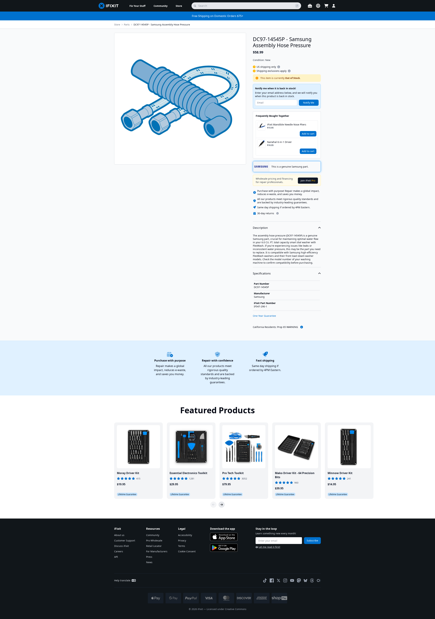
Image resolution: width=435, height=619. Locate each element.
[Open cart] (326, 5)
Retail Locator (154, 546)
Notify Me (308, 102)
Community (152, 535)
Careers (118, 551)
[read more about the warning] (302, 327)
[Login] (333, 5)
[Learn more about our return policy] (277, 213)
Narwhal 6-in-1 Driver (279, 142)
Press (149, 556)
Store (117, 24)
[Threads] (312, 580)
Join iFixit (308, 180)
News (149, 562)
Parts (127, 24)
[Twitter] (278, 580)
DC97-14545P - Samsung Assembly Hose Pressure (162, 24)
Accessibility (185, 535)
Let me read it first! (269, 547)
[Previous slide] (213, 505)
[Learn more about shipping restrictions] (278, 67)
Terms (181, 546)
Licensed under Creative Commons (226, 609)
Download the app (222, 529)
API (116, 556)
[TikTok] (265, 580)
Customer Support (124, 540)
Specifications (262, 273)
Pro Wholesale (154, 540)
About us (119, 535)
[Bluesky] (305, 580)
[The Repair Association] (319, 580)
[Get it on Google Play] (224, 548)
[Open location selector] (318, 5)
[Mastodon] (299, 580)
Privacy (182, 540)
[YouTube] (292, 580)
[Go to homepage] (110, 6)
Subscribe (312, 540)
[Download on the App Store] (224, 537)
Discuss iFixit (121, 546)
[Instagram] (285, 580)
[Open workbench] (310, 5)
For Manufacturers (156, 551)
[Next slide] (222, 505)
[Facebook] (272, 580)
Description (260, 228)
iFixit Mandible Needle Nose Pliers (286, 124)
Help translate (122, 580)
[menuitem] (137, 6)
